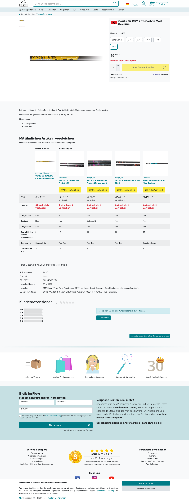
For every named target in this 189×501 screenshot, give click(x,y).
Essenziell (27, 498)
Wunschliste (117, 74)
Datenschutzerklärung (105, 491)
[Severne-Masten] (113, 22)
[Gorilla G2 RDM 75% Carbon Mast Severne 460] (65, 58)
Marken (121, 10)
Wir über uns (152, 458)
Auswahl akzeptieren (146, 488)
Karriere (152, 456)
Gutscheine (152, 453)
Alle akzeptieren (146, 483)
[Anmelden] (143, 4)
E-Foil (41, 10)
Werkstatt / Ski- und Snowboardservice (36, 464)
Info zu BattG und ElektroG (152, 461)
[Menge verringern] (118, 69)
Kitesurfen (51, 10)
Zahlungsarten (37, 453)
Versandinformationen (37, 456)
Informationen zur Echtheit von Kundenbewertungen (149, 336)
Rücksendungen (36, 458)
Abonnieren (55, 425)
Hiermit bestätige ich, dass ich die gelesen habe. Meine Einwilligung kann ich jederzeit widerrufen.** (56, 417)
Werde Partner (152, 464)
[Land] (127, 4)
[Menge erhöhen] (118, 65)
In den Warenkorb (71, 190)
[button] (159, 4)
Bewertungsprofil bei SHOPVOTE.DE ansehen (102, 461)
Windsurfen (84, 10)
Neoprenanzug (107, 10)
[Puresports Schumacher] (23, 4)
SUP (74, 10)
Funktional (41, 498)
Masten (50, 14)
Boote (95, 10)
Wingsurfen (64, 10)
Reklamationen (36, 461)
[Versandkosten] (165, 74)
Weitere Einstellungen (57, 498)
